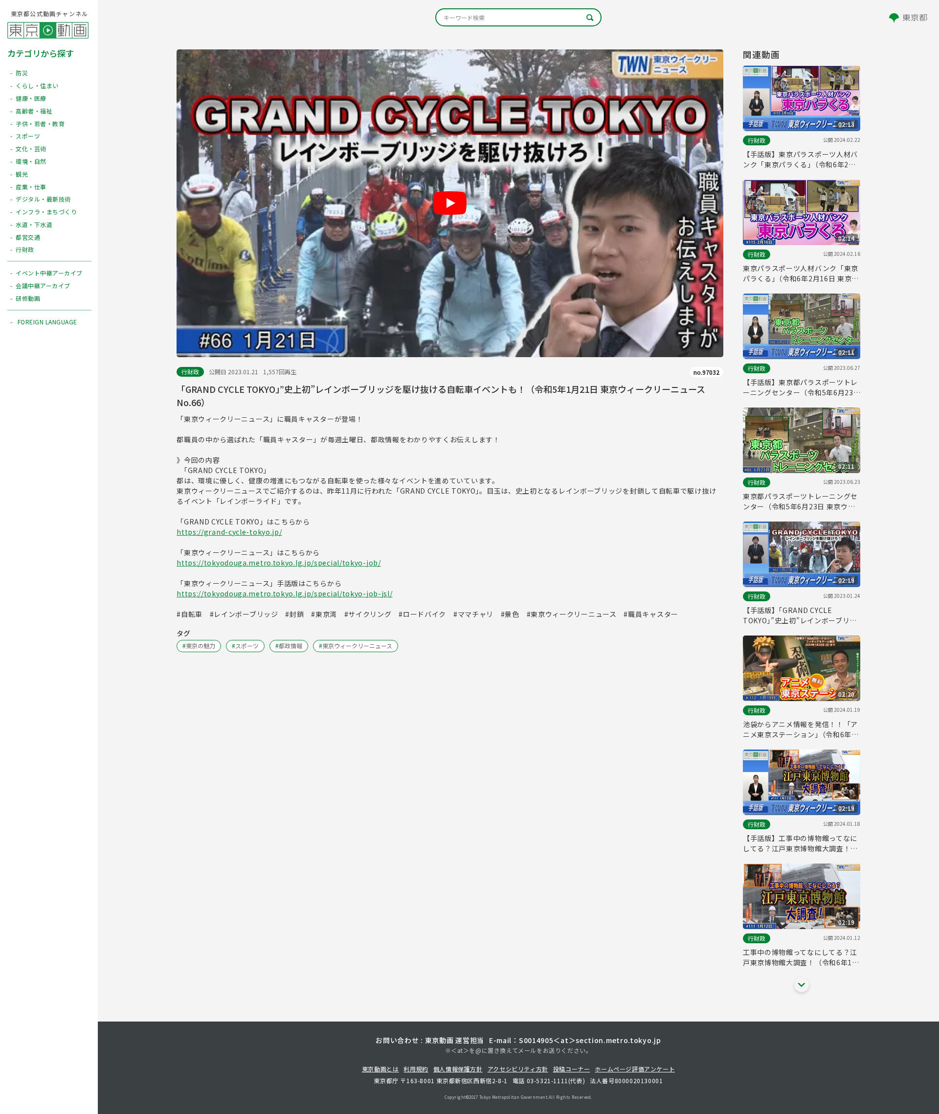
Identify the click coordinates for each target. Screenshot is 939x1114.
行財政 (190, 371)
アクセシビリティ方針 (518, 1069)
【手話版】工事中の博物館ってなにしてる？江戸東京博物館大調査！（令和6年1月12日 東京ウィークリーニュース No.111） (800, 843)
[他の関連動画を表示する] (801, 985)
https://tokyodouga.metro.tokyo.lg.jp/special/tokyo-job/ (279, 563)
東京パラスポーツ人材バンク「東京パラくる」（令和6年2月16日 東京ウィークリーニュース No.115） (801, 273)
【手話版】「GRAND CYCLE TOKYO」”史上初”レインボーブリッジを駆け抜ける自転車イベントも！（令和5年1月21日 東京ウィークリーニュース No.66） (800, 615)
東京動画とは (380, 1069)
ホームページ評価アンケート (635, 1069)
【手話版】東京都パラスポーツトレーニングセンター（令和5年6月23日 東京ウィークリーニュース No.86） (800, 387)
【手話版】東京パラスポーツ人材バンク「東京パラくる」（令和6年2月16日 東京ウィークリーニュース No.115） (800, 159)
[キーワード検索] (518, 17)
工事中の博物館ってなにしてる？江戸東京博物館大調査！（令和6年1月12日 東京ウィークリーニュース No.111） (801, 957)
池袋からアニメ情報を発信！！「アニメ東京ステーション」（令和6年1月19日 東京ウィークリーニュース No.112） (800, 729)
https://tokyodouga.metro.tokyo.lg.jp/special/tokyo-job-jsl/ (284, 593)
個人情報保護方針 (458, 1069)
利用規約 (415, 1069)
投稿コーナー (571, 1069)
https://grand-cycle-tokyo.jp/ (229, 532)
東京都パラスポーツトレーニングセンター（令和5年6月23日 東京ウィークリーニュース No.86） (800, 501)
